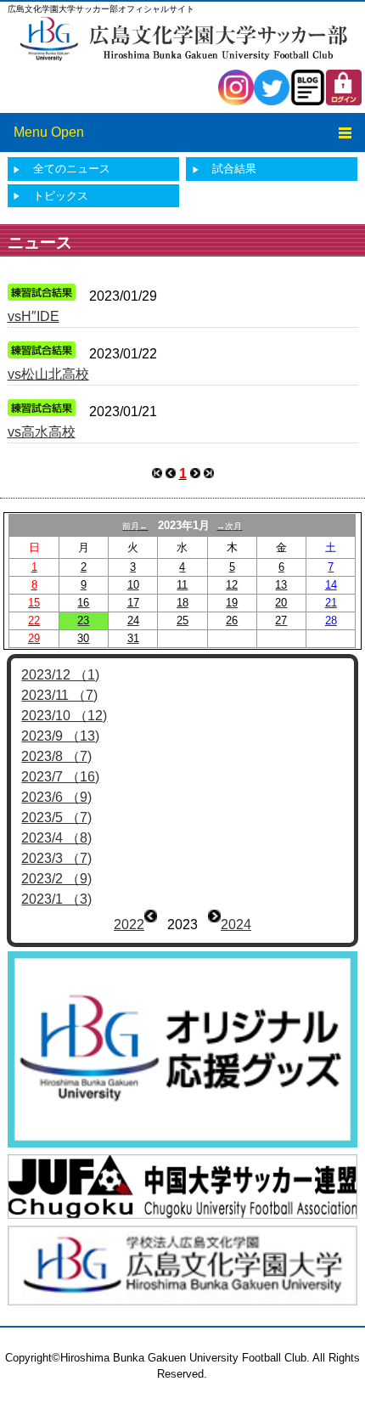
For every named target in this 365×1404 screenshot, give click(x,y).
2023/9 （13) (60, 736)
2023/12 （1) (60, 675)
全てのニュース (71, 168)
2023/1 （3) (56, 899)
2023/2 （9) (56, 878)
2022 (129, 924)
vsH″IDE (33, 316)
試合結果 (234, 168)
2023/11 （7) (59, 695)
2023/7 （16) (60, 777)
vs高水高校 (42, 432)
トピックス (60, 195)
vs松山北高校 (48, 374)
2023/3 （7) (56, 858)
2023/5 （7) (56, 817)
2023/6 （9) (56, 797)
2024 (236, 924)
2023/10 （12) (64, 715)
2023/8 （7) (56, 756)
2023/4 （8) (56, 838)
